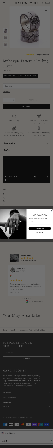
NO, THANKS (40, 232)
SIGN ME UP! (40, 228)
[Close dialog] (51, 210)
